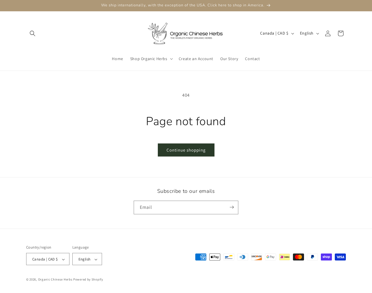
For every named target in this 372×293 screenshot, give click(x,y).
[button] (32, 33)
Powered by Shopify (88, 280)
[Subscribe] (231, 207)
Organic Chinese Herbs (55, 280)
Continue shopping (186, 150)
